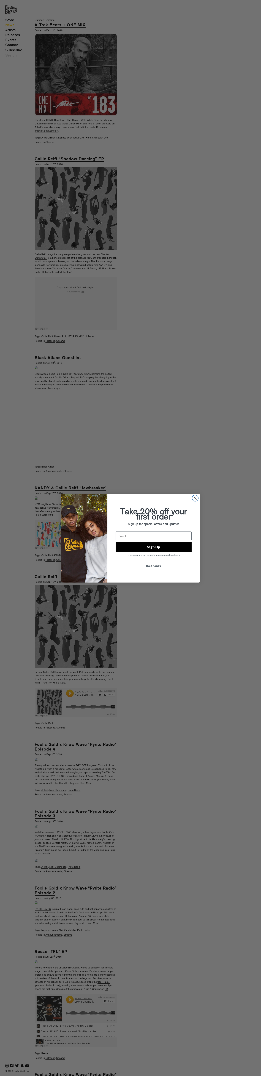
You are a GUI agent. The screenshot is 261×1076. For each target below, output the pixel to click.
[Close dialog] (195, 498)
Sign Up (153, 547)
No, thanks (153, 566)
